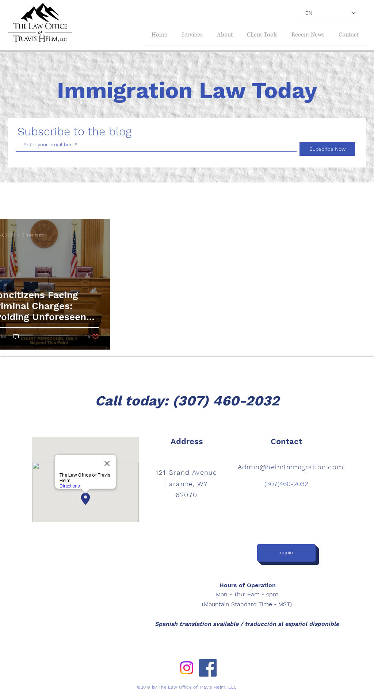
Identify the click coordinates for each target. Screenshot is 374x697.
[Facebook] (208, 668)
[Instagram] (186, 668)
